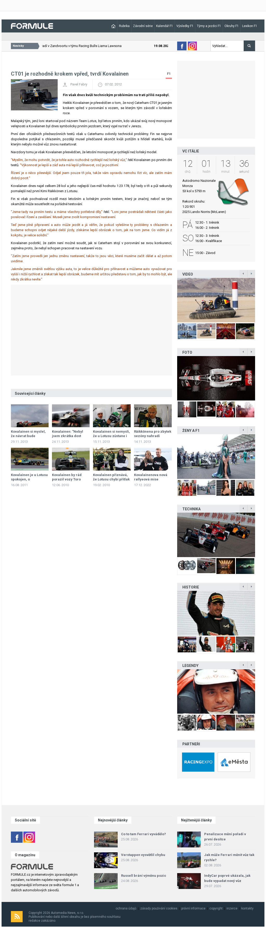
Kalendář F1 (164, 26)
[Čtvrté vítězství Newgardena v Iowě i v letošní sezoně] (216, 535)
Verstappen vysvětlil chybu (143, 855)
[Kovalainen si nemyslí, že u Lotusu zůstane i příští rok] (112, 415)
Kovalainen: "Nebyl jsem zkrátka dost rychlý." (67, 436)
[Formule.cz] (32, 26)
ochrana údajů (126, 908)
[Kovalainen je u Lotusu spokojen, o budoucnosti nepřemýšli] (30, 459)
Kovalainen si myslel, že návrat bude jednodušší (28, 436)
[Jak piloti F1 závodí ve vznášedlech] (216, 300)
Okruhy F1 (231, 26)
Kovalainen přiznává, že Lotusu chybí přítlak (111, 477)
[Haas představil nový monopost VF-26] (216, 378)
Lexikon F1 (249, 26)
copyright (216, 908)
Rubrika (124, 26)
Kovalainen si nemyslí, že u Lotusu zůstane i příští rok (111, 436)
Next (260, 300)
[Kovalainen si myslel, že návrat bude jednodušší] (30, 415)
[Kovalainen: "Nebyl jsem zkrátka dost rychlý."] (71, 415)
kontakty (247, 908)
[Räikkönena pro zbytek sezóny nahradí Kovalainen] (153, 415)
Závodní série (143, 26)
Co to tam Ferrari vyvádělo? (143, 834)
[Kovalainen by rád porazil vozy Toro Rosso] (71, 459)
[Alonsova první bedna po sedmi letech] (216, 613)
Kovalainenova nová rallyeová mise (150, 477)
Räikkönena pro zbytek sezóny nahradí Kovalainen (152, 436)
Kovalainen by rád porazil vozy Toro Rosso (67, 479)
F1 (169, 74)
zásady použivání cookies (158, 908)
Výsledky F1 (185, 26)
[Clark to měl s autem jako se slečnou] (216, 691)
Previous (172, 300)
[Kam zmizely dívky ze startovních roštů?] (216, 456)
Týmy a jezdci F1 (209, 26)
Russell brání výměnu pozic (143, 876)
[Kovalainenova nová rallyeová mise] (153, 459)
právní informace (193, 908)
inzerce (232, 908)
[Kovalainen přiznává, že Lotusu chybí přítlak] (112, 459)
